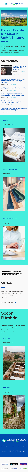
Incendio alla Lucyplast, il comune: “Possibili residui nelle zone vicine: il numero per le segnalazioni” (13, 80)
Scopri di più (6, 124)
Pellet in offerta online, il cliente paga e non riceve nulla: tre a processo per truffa (13, 101)
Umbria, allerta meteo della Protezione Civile (13, 88)
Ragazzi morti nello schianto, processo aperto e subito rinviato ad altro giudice (14, 109)
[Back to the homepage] (14, 3)
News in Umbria (12, 84)
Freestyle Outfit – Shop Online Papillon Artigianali (19, 67)
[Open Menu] (2, 3)
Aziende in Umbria (17, 74)
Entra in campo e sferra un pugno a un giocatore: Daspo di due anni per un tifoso (12, 94)
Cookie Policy (5, 446)
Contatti (24, 446)
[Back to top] (2, 456)
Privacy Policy (15, 446)
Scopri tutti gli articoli (7, 302)
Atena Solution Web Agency (19, 451)
